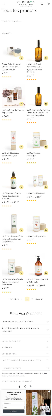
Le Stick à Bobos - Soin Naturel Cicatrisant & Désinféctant (12, 239)
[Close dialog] (49, 391)
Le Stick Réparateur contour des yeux (11, 154)
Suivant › (39, 299)
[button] (42, 4)
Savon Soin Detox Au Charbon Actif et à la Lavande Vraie (11, 67)
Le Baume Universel (36, 193)
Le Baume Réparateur (36, 236)
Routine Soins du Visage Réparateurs (13, 111)
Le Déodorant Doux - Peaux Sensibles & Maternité (11, 196)
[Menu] (3, 4)
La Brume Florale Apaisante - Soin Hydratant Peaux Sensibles (34, 68)
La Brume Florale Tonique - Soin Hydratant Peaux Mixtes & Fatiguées (38, 113)
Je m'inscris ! (13, 411)
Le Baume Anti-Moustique (34, 154)
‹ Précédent (14, 299)
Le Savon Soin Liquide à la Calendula (37, 280)
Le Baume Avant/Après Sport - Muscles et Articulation (12, 282)
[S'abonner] (48, 368)
